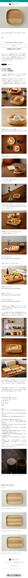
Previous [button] (2, 17)
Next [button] (26, 17)
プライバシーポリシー (8, 562)
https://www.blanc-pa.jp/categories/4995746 (11, 288)
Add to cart (14, 45)
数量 (2, 37)
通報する (9, 64)
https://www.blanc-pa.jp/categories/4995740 (11, 294)
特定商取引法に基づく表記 (19, 562)
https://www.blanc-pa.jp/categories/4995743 (11, 301)
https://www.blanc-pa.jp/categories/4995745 (11, 258)
